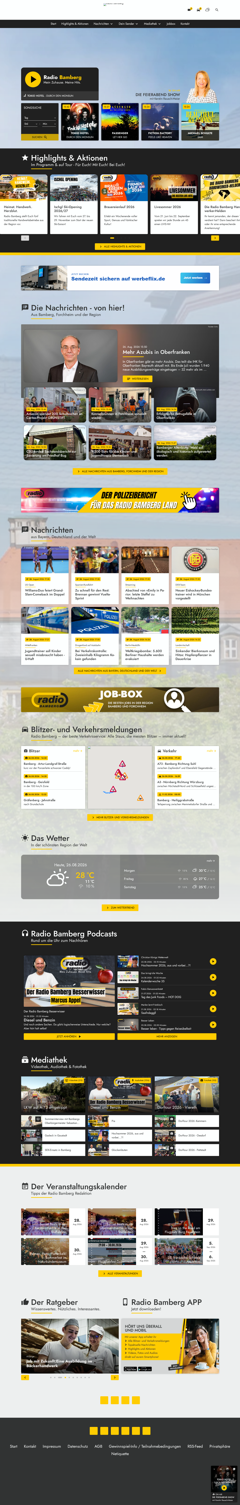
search (217, 10)
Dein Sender (126, 24)
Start (53, 24)
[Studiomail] (51, 10)
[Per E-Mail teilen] (136, 1400)
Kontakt (185, 24)
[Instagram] (37, 10)
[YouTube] (44, 10)
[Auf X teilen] (115, 1400)
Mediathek (150, 24)
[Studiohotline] (57, 10)
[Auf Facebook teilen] (104, 1400)
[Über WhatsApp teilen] (125, 1400)
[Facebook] (31, 10)
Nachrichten (101, 24)
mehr (78, 751)
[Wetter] (208, 10)
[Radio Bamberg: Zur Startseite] (120, 9)
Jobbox (171, 24)
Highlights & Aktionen (74, 24)
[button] (112, 238)
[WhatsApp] (24, 10)
